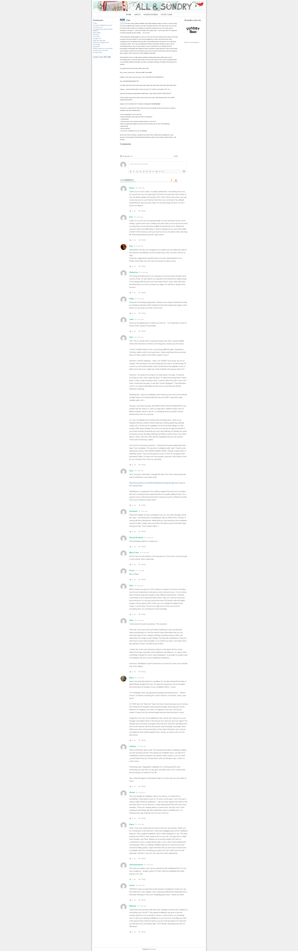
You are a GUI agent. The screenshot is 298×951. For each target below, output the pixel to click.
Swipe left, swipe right (99, 40)
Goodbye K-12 (97, 38)
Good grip (96, 34)
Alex (131, 337)
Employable (96, 46)
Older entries (150, 15)
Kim (131, 246)
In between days (97, 52)
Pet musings (96, 44)
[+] (163, 171)
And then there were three (100, 50)
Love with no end (98, 27)
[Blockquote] (150, 171)
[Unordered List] (147, 171)
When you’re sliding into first (101, 42)
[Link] (156, 171)
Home (128, 15)
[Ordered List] (143, 171)
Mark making (96, 32)
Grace (132, 885)
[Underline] (137, 171)
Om (128, 20)
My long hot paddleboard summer (102, 25)
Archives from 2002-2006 (102, 57)
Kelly (131, 299)
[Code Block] (153, 171)
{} (160, 171)
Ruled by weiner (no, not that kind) (102, 48)
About (137, 15)
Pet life (95, 23)
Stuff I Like (166, 15)
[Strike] (140, 171)
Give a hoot (96, 36)
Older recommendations (191, 42)
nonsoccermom (136, 865)
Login (175, 156)
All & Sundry (152, 949)
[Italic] (133, 171)
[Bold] (130, 171)
